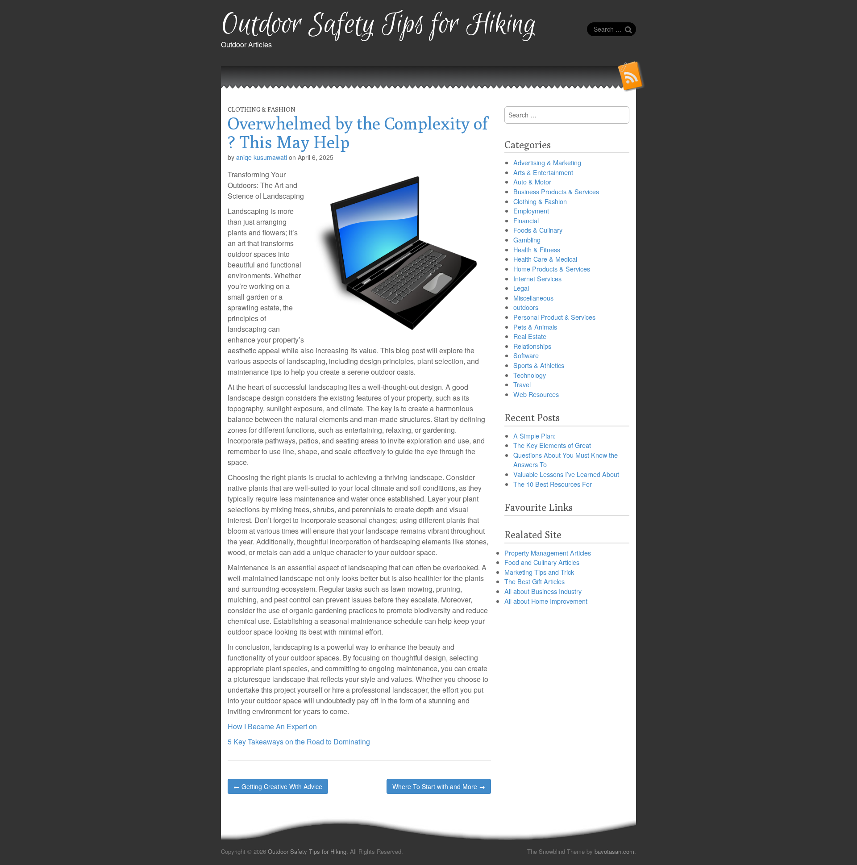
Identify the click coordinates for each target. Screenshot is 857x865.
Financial (526, 220)
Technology (529, 375)
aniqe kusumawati (261, 157)
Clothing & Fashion (261, 109)
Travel (522, 384)
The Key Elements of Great (552, 445)
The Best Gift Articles (534, 581)
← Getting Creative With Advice (277, 786)
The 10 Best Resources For (552, 484)
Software (526, 355)
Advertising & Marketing (547, 162)
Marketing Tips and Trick (539, 572)
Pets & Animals (535, 326)
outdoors (525, 307)
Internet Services (537, 278)
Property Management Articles (547, 552)
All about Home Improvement (545, 601)
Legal (521, 288)
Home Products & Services (551, 268)
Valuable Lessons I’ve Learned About (566, 474)
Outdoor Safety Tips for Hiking (379, 24)
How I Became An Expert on (272, 726)
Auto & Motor (532, 181)
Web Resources (536, 394)
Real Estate (529, 336)
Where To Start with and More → (438, 786)
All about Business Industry (543, 591)
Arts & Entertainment (543, 172)
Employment (531, 210)
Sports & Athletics (538, 365)
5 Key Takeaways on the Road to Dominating (299, 741)
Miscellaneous (533, 297)
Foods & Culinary (537, 229)
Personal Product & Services (554, 317)
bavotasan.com (614, 851)
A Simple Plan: (534, 435)
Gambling (527, 239)
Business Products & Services (556, 191)
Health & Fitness (536, 249)
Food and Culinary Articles (541, 562)
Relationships (532, 346)
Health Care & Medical (545, 258)
